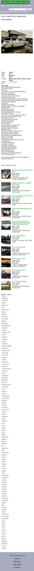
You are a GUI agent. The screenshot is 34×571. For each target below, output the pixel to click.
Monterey (4, 443)
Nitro (3, 450)
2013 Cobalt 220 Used (18, 247)
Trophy (4, 534)
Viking (3, 536)
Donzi (3, 373)
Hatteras (4, 400)
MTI (3, 446)
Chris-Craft (5, 355)
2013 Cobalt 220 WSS (18, 235)
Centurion (4, 339)
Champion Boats (6, 346)
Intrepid (4, 414)
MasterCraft (5, 436)
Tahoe (3, 525)
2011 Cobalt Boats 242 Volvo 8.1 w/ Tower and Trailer (22, 196)
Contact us (17, 567)
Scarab (4, 471)
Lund (3, 425)
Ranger (4, 459)
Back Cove (5, 305)
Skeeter (4, 495)
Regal (3, 461)
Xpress (4, 545)
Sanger (4, 468)
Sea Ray (4, 484)
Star (3, 505)
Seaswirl (4, 489)
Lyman (4, 427)
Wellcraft (4, 541)
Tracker (4, 530)
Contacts (14, 5)
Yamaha (4, 548)
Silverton (4, 493)
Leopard (4, 421)
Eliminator (5, 380)
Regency (4, 464)
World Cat (5, 543)
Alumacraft (5, 298)
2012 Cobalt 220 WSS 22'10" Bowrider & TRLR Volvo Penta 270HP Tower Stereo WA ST (21, 223)
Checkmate (5, 352)
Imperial (4, 411)
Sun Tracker (5, 516)
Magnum (4, 439)
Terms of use (17, 561)
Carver (4, 334)
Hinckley (4, 405)
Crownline (5, 371)
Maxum (4, 441)
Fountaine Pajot (6, 384)
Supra (3, 520)
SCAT (3, 473)
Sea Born (4, 477)
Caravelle (4, 327)
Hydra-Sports (5, 409)
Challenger (5, 343)
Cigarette (4, 357)
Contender (5, 362)
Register (27, 5)
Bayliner (4, 314)
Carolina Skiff (6, 332)
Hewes (4, 402)
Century (4, 341)
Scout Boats (5, 475)
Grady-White (5, 398)
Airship (4, 296)
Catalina (4, 337)
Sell (8, 5)
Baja (3, 307)
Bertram (4, 321)
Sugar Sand (5, 514)
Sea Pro (4, 482)
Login (21, 5)
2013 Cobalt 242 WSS (18, 270)
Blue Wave (5, 323)
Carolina (4, 330)
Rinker (4, 466)
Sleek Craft (5, 498)
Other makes (5, 452)
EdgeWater (5, 377)
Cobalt (4, 359)
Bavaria (4, 312)
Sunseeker (5, 518)
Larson (4, 418)
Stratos (4, 511)
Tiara (3, 527)
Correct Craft (5, 364)
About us (17, 558)
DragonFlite (5, 375)
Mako (3, 432)
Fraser (3, 389)
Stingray (4, 509)
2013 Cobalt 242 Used (18, 258)
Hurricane (4, 407)
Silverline (4, 491)
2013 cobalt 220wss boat (19, 281)
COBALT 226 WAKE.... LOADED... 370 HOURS (22, 183)
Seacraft (4, 486)
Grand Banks (5, 396)
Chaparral (5, 348)
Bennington (5, 318)
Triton (3, 532)
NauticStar (5, 448)
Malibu (4, 430)
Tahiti (3, 523)
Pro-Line (4, 455)
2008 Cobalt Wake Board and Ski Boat (21, 209)
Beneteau (4, 316)
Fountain (4, 382)
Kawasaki (4, 416)
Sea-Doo (4, 480)
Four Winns (5, 387)
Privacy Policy (17, 564)
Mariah (4, 434)
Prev (3, 50)
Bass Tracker (5, 309)
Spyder (4, 502)
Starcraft (4, 507)
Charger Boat (5, 350)
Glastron (4, 393)
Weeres (4, 539)
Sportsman (5, 500)
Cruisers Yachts (6, 368)
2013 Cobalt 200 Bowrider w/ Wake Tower (22, 170)
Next (30, 50)
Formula (4, 391)
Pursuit (4, 457)
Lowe (3, 423)
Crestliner (4, 366)
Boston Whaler (6, 325)
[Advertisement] (17, 25)
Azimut (4, 303)
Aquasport (5, 300)
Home (3, 5)
